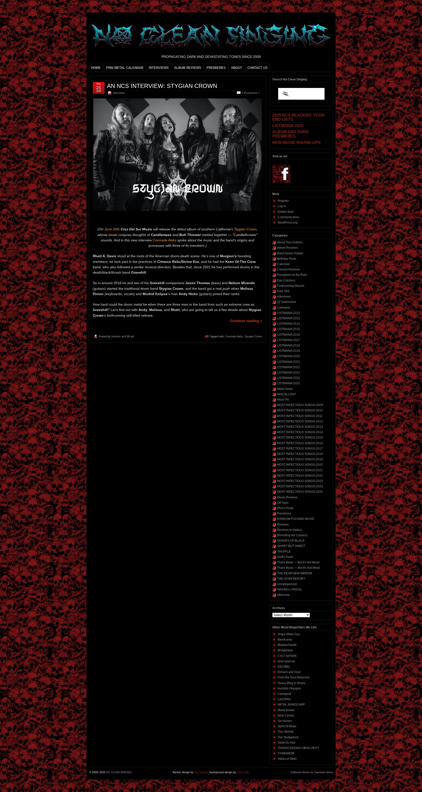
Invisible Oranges (289, 688)
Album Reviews (287, 247)
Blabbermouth (287, 645)
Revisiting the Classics (292, 535)
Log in (282, 206)
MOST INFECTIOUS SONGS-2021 (300, 470)
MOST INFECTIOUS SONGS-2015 (300, 437)
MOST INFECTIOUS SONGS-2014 (300, 432)
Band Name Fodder (290, 253)
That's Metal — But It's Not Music (298, 562)
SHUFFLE (284, 551)
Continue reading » (246, 321)
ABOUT (236, 68)
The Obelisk (286, 731)
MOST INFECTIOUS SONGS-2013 (300, 426)
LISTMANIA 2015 (288, 329)
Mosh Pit (283, 399)
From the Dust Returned (293, 677)
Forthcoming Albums (290, 286)
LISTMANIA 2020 (288, 356)
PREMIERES (216, 68)
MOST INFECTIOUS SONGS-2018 (300, 454)
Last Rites (284, 699)
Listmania (283, 307)
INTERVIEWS (159, 68)
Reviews (283, 524)
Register (283, 201)
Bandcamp (285, 639)
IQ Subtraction (286, 302)
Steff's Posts (285, 557)
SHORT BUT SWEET (291, 546)
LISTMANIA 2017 (288, 340)
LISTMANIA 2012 (288, 313)
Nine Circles (286, 715)
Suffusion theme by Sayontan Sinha (312, 772)
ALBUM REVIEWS (187, 68)
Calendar (283, 264)
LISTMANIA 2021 (288, 362)
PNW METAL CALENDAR (124, 68)
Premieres (284, 513)
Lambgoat (284, 694)
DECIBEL (284, 666)
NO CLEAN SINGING (119, 772)
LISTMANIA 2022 (288, 367)
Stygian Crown (253, 336)
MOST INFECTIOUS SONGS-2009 (300, 405)
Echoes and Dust (289, 672)
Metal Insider (286, 710)
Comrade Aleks (234, 336)
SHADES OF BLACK (291, 540)
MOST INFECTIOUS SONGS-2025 (300, 491)
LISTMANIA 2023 (288, 372)
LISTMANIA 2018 (288, 345)
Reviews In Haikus (289, 530)
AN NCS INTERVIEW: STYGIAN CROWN (162, 86)
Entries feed (286, 212)
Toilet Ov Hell (286, 742)
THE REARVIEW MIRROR (294, 573)
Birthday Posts (286, 258)
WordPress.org (287, 222)
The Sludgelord (288, 737)
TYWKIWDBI (286, 753)
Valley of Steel (287, 758)
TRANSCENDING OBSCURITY (298, 748)
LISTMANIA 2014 (288, 323)
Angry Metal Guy (289, 634)
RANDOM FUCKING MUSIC (296, 519)
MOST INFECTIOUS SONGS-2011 (300, 416)
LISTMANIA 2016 (288, 334)
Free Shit (283, 291)
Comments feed (288, 217)
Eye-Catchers (286, 280)
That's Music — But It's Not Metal (298, 567)
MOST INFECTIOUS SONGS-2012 (300, 421)
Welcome (283, 595)
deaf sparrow (286, 661)
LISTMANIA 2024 (288, 378)
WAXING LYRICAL (289, 589)
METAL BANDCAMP (291, 704)
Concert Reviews (288, 269)
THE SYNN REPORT (291, 578)
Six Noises (285, 721)
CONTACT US (257, 68)
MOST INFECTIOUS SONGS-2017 (300, 448)
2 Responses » (251, 92)
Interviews (119, 92)
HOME (96, 68)
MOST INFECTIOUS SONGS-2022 (300, 475)
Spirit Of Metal (287, 726)
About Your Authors (290, 242)
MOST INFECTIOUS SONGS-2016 (300, 443)
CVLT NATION (287, 656)
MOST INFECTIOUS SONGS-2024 (300, 486)
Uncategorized (287, 584)
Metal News (285, 389)
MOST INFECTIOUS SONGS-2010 (300, 410)
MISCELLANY (286, 394)
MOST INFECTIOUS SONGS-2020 (300, 464)
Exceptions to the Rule (292, 275)
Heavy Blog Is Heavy (291, 683)
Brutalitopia (285, 650)
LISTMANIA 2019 (288, 351)
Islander (116, 336)
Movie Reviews (287, 497)
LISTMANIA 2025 (288, 383)
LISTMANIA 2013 (288, 318)
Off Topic (283, 502)
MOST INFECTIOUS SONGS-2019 (300, 459)
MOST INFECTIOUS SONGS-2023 (300, 481)
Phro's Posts (285, 508)
